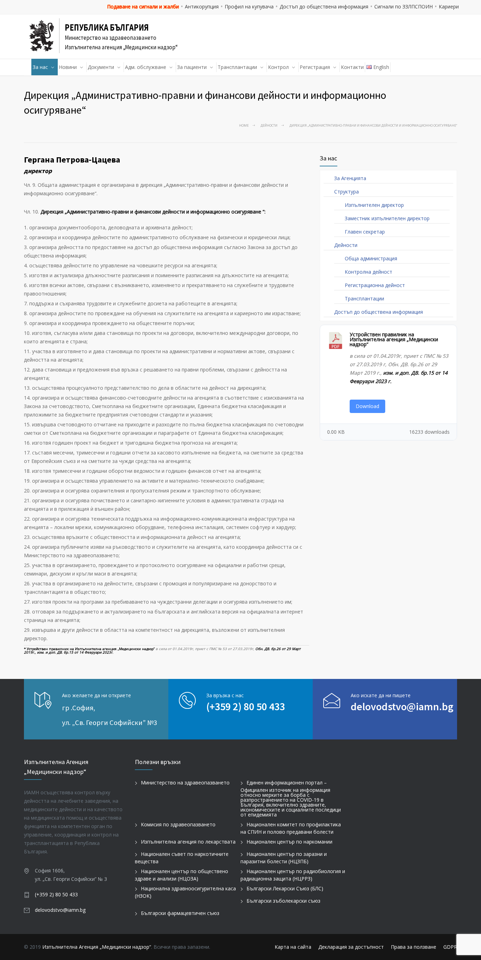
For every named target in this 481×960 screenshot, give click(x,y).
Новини (68, 67)
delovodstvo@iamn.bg (402, 706)
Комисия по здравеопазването (178, 824)
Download (367, 406)
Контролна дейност (368, 271)
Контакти (352, 67)
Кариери (449, 6)
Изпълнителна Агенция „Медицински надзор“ (96, 946)
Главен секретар (365, 231)
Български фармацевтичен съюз (180, 913)
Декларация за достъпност (351, 946)
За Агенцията (350, 178)
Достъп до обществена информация (324, 6)
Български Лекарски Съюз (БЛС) (284, 888)
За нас (40, 67)
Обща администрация (371, 258)
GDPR (450, 946)
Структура (346, 191)
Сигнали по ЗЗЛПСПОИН (403, 6)
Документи (101, 67)
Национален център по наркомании (289, 841)
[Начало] (28, 67)
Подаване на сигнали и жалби (143, 6)
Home (244, 125)
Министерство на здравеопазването (185, 782)
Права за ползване (413, 946)
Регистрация (315, 67)
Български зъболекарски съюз (283, 900)
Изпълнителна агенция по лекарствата (188, 841)
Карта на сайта (293, 946)
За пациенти (192, 67)
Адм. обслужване (145, 67)
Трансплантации (237, 67)
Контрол (278, 67)
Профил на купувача (249, 6)
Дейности (269, 125)
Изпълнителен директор (374, 205)
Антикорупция (202, 6)
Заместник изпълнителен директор (387, 218)
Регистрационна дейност (375, 285)
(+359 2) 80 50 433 (245, 706)
